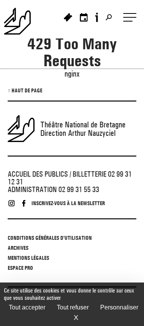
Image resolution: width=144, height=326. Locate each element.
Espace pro (20, 268)
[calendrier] (84, 17)
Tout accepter (27, 307)
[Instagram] (11, 203)
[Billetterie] (68, 17)
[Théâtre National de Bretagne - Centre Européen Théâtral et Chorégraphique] (21, 21)
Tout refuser (73, 307)
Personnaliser (119, 307)
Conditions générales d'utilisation (50, 238)
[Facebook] (24, 203)
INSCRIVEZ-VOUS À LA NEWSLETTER (68, 203)
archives (18, 248)
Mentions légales (28, 258)
